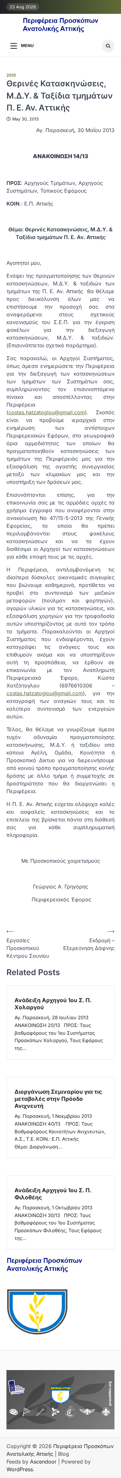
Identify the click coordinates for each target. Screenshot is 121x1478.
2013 (11, 75)
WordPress (19, 1469)
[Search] (108, 46)
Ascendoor (43, 1461)
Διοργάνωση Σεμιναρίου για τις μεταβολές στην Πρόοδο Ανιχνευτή (58, 1098)
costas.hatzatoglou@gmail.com (46, 412)
